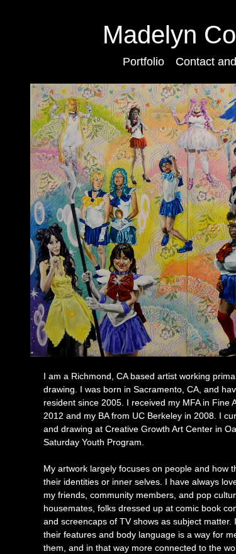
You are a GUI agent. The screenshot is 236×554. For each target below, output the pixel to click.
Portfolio (143, 61)
